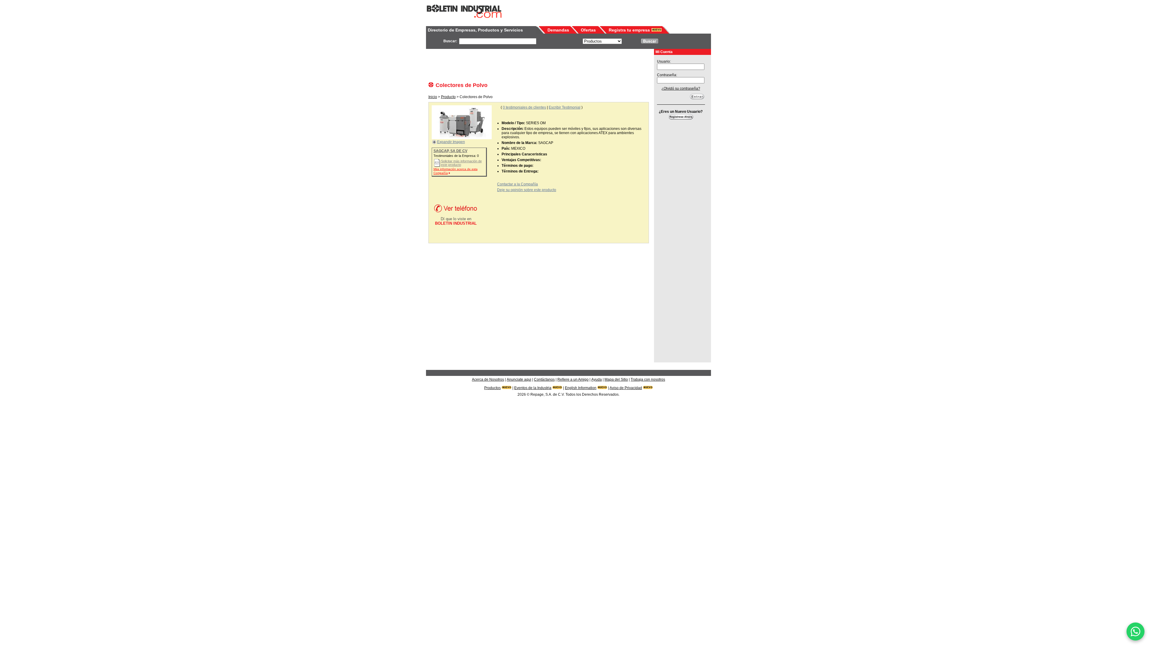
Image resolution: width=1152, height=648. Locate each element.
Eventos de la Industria (532, 388)
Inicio (432, 97)
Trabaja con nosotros (648, 379)
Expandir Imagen (451, 142)
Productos (492, 388)
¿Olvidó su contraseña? (681, 88)
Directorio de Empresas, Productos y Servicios (475, 30)
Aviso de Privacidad (626, 388)
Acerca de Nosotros (488, 379)
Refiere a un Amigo (573, 379)
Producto (448, 97)
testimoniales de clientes (524, 107)
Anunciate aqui (519, 379)
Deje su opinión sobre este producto (526, 190)
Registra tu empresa (629, 30)
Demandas (558, 30)
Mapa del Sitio (616, 379)
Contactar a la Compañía (517, 184)
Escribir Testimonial (564, 107)
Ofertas (588, 30)
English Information (580, 388)
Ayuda (596, 379)
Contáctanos (544, 379)
